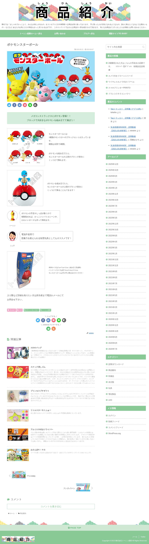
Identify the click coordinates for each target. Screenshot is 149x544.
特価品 (111, 376)
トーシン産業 (46, 310)
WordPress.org (114, 433)
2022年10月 (113, 230)
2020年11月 (113, 325)
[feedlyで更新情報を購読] (48, 329)
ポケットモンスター (32, 310)
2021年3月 (112, 301)
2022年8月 (112, 236)
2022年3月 (112, 248)
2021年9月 (112, 271)
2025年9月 (112, 176)
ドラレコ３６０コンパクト (119, 94)
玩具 (20, 310)
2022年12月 (113, 224)
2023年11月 (113, 194)
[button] (143, 47)
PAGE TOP (75, 528)
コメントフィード (115, 427)
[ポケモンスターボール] (20, 105)
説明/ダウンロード (116, 364)
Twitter (143, 537)
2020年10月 (113, 331)
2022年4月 (112, 242)
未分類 (111, 382)
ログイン (112, 415)
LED (110, 400)
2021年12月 (113, 259)
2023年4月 (112, 212)
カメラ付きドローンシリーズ (120, 76)
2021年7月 (112, 283)
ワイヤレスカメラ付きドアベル (121, 82)
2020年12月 (113, 319)
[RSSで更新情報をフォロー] (54, 329)
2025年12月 (113, 164)
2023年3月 (112, 218)
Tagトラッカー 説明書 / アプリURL (126, 109)
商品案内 (12, 310)
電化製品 (112, 394)
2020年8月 (112, 343)
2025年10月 (113, 170)
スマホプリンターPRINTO (119, 88)
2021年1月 (112, 313)
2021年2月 (112, 307)
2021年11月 (113, 265)
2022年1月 (112, 253)
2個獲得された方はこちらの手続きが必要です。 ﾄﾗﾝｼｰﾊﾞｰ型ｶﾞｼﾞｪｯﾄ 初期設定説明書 (126, 66)
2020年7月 (112, 349)
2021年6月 (112, 289)
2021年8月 (112, 277)
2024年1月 (112, 188)
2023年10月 (113, 200)
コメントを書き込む (51, 506)
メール (134, 537)
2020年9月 (112, 337)
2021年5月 (112, 295)
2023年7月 (112, 206)
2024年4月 (112, 182)
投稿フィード (114, 421)
